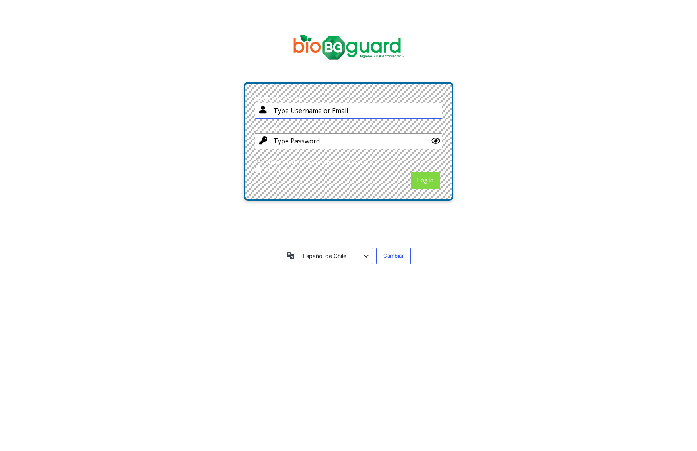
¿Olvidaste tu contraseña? (287, 214)
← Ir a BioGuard (274, 229)
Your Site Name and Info (348, 53)
